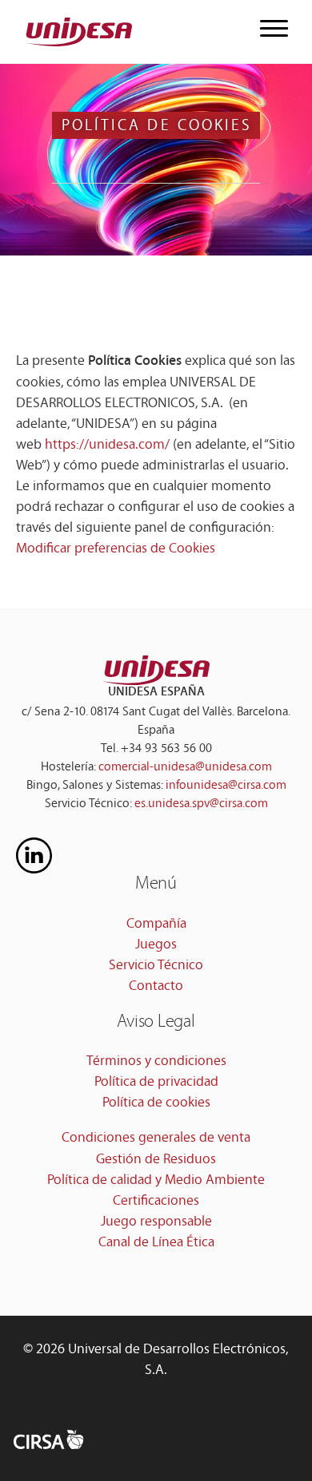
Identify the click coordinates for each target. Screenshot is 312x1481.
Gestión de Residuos (156, 1160)
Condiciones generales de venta (156, 1138)
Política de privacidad (156, 1082)
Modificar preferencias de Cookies (115, 549)
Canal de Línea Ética (156, 1243)
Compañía (156, 924)
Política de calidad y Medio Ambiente (156, 1181)
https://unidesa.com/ (107, 445)
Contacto (156, 987)
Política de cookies (156, 1103)
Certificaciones (156, 1201)
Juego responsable (156, 1222)
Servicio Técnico (156, 966)
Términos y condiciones (156, 1062)
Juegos (156, 945)
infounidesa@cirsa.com (226, 786)
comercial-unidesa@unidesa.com (185, 768)
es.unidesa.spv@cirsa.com (201, 804)
